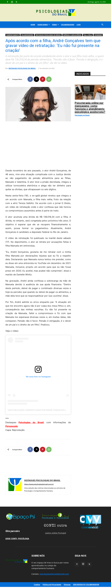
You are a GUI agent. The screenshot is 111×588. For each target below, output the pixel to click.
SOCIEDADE (98, 35)
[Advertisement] (38, 144)
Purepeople (11, 426)
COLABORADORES (67, 25)
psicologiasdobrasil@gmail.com (54, 574)
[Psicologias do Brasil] (55, 12)
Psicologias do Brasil (31, 422)
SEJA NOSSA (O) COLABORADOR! (86, 584)
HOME (33, 25)
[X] (16, 2)
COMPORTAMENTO (12, 35)
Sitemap (67, 584)
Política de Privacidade (52, 584)
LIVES (79, 25)
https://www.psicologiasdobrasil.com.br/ (39, 484)
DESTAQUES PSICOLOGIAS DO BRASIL (48, 35)
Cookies (37, 584)
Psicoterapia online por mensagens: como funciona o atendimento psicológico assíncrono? (90, 107)
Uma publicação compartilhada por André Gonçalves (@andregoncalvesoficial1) (51, 410)
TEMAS (54, 25)
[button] (102, 24)
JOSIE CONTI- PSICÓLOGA (17, 538)
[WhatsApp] (49, 79)
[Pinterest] (42, 79)
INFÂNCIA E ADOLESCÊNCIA (72, 35)
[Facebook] (7, 2)
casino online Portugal (55, 533)
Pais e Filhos (88, 35)
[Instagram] (12, 2)
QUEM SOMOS (42, 25)
